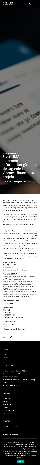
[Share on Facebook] (15, 337)
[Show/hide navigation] (35, 4)
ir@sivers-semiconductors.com (14, 329)
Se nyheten (9, 303)
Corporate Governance (10, 426)
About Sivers (7, 399)
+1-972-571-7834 (9, 315)
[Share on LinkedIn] (21, 337)
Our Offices (6, 402)
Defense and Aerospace (11, 377)
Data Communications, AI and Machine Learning (19, 380)
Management (7, 404)
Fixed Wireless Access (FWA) (12, 374)
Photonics (6, 355)
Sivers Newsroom (9, 410)
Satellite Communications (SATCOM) (15, 371)
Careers (5, 407)
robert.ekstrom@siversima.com (18, 270)
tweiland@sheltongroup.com (13, 317)
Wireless (6, 358)
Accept (20, 462)
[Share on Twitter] (11, 337)
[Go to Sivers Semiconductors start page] (8, 4)
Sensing (5, 383)
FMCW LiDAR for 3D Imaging (12, 385)
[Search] (30, 4)
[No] (38, 441)
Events (5, 413)
